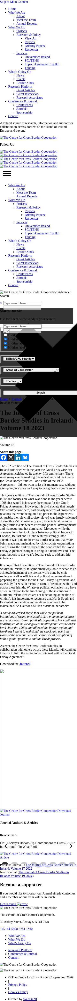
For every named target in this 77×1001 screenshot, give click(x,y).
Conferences (24, 105)
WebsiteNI (30, 999)
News (20, 75)
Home (12, 8)
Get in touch (8, 904)
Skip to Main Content (14, 1)
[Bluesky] (25, 457)
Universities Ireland (37, 57)
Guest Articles (25, 90)
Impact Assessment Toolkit (42, 64)
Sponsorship (24, 112)
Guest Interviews (27, 94)
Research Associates (29, 97)
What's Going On (19, 943)
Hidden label (16, 335)
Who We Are (16, 12)
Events (20, 79)
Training (30, 68)
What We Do (16, 27)
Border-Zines (25, 83)
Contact (13, 116)
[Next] (70, 845)
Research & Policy (28, 34)
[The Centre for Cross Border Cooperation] (28, 137)
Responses (31, 49)
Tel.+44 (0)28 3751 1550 (16, 928)
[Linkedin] (18, 457)
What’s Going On (19, 71)
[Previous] (6, 845)
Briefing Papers (35, 46)
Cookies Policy (18, 992)
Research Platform (20, 86)
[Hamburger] (7, 174)
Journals (21, 108)
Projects (21, 31)
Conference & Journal (22, 101)
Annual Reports (26, 23)
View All (30, 38)
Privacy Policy (17, 984)
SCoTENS (32, 60)
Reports (30, 42)
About (20, 16)
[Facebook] (3, 457)
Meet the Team (26, 20)
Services (21, 53)
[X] (10, 457)
